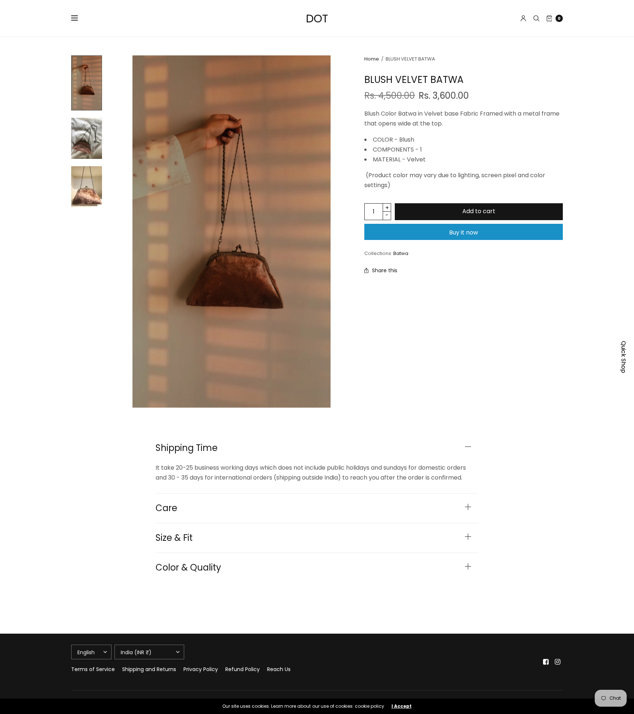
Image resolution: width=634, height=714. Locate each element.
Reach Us (279, 669)
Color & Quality (188, 567)
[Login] (523, 18)
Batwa (400, 253)
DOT (317, 18)
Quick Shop (623, 357)
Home (371, 58)
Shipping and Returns (149, 669)
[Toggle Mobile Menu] (79, 18)
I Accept (401, 706)
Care (166, 508)
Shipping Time (187, 448)
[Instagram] (557, 662)
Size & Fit (174, 537)
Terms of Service (93, 669)
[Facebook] (546, 662)
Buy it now (463, 232)
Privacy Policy (200, 669)
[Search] (536, 18)
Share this (384, 270)
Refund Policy (242, 669)
